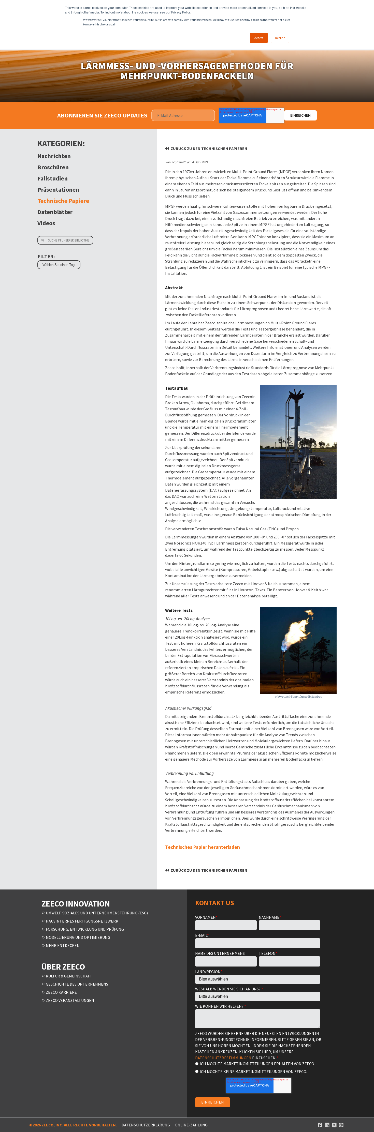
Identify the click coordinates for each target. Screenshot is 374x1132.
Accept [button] (258, 38)
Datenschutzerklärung (146, 1124)
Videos (46, 223)
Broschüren (53, 167)
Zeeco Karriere (61, 992)
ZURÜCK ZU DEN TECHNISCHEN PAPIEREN (209, 148)
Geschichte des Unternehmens (76, 984)
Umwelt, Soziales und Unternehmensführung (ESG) (96, 912)
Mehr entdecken (62, 945)
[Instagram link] (341, 1124)
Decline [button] (280, 38)
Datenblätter (55, 212)
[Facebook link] (320, 1124)
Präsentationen (58, 189)
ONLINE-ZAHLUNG (191, 1124)
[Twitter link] (334, 1124)
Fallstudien (52, 178)
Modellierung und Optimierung (77, 937)
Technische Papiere (63, 201)
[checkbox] (257, 1067)
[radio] (257, 1063)
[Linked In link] (327, 1124)
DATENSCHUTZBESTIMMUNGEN (223, 1057)
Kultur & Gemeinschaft (68, 975)
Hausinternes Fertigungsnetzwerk (81, 921)
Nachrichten (54, 156)
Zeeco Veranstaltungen (69, 1000)
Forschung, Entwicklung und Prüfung (84, 929)
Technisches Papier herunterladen (202, 847)
